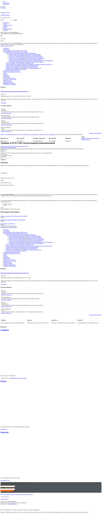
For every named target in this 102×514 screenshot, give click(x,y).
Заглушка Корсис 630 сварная (8, 223)
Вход (4, 1)
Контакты (5, 30)
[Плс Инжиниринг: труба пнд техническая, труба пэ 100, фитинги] (17, 494)
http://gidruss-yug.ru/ (5, 480)
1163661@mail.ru (6, 15)
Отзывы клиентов (7, 28)
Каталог (5, 23)
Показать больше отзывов (95, 133)
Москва (3, 381)
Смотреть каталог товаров (7, 45)
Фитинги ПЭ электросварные (13, 53)
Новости (5, 26)
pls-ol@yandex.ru (4, 499)
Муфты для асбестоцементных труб (14, 68)
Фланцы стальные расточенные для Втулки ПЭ (17, 64)
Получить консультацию (7, 490)
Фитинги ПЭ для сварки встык (13, 66)
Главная (2, 134)
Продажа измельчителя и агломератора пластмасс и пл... (15, 91)
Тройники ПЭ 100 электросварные (17, 61)
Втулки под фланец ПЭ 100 (12, 63)
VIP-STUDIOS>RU (12, 504)
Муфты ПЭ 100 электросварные (16, 54)
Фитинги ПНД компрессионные (14, 65)
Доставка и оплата (7, 25)
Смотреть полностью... (6, 113)
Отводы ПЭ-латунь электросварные (17, 58)
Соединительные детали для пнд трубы (14, 134)
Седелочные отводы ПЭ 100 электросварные (19, 60)
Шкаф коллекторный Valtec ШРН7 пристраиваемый (13, 219)
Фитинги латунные (11, 69)
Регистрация (6, 3)
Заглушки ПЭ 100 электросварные (17, 56)
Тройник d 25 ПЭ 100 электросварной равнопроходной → (90, 139)
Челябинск (5, 330)
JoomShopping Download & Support (9, 227)
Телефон (3, 487)
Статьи (5, 27)
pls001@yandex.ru (6, 12)
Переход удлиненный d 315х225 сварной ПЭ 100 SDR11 (14, 216)
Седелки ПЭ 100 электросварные (17, 59)
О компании (6, 22)
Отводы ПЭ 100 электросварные (17, 55)
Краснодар (5, 432)
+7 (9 (3, 17)
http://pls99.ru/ (4, 429)
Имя (2, 484)
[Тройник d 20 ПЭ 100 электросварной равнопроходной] (14, 148)
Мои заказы (6, 4)
